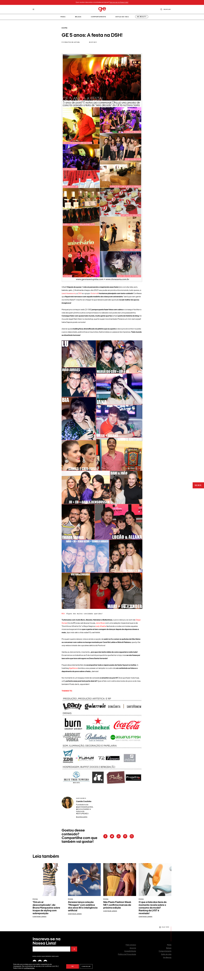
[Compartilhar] (105, 836)
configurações (29, 968)
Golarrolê (94, 293)
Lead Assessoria (69, 293)
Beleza (78, 17)
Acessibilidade (130, 951)
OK (73, 966)
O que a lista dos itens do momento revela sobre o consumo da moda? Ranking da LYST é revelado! (153, 908)
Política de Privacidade (127, 954)
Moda (63, 17)
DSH (80, 293)
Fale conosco (131, 945)
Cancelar (86, 966)
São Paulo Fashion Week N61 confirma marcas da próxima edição (117, 905)
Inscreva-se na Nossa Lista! (119, 2)
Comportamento (98, 17)
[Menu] (33, 9)
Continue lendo (39, 916)
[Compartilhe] (132, 836)
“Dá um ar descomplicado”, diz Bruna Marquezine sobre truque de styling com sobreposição (46, 908)
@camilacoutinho (81, 817)
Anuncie (133, 948)
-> (74, 949)
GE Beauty (141, 16)
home (64, 28)
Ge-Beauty (167, 957)
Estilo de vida (122, 17)
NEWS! (198, 485)
